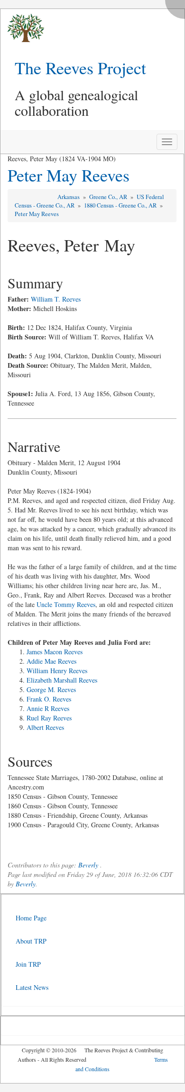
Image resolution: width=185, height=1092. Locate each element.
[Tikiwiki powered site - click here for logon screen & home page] (22, 28)
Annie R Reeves (48, 708)
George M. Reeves (51, 689)
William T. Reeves (56, 299)
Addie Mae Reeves (51, 661)
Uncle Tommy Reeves (66, 604)
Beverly (88, 864)
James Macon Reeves (55, 651)
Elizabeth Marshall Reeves (62, 680)
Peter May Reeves (69, 175)
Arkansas (69, 197)
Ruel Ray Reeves (49, 717)
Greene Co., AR (109, 197)
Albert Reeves (45, 727)
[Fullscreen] (177, 6)
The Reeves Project (80, 67)
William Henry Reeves (57, 670)
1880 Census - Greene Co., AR (121, 205)
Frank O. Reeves (49, 698)
